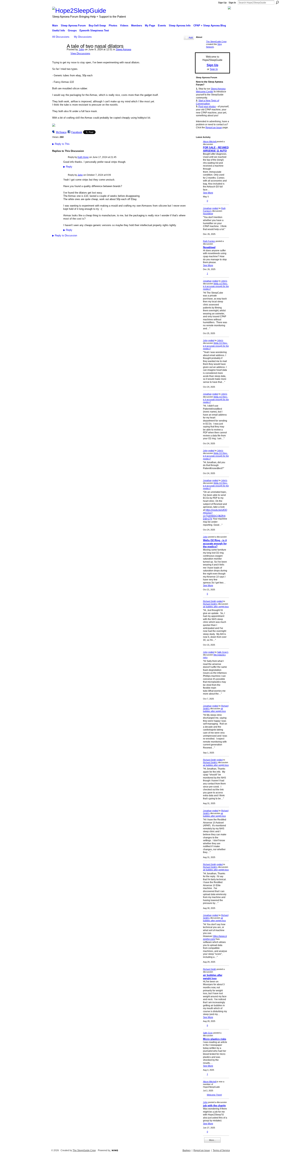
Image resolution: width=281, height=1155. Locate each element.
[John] (58, 54)
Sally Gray (208, 1033)
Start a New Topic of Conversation (207, 102)
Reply (67, 166)
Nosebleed (208, 213)
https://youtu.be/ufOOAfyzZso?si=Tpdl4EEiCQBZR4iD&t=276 (215, 514)
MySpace (61, 132)
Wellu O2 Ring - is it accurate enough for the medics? (216, 286)
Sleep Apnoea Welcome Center (211, 90)
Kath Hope (83, 157)
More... (212, 1140)
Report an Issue (213, 127)
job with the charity (214, 1105)
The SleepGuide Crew (216, 41)
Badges (187, 1150)
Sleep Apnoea (123, 49)
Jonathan (207, 208)
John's (224, 281)
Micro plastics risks (214, 1039)
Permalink (65, 157)
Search (277, 2)
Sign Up (222, 2)
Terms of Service (221, 1150)
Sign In (232, 2)
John (81, 49)
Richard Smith (209, 601)
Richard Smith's (210, 604)
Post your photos (207, 106)
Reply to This (61, 143)
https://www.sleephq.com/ (215, 938)
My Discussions (83, 36)
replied (215, 208)
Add (191, 37)
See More (208, 192)
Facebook (76, 132)
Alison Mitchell (210, 141)
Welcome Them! (214, 1095)
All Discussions (60, 36)
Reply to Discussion (64, 235)
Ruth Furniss (209, 241)
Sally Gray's (222, 652)
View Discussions (80, 53)
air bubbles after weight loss (216, 606)
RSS (54, 241)
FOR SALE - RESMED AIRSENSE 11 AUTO (216, 149)
